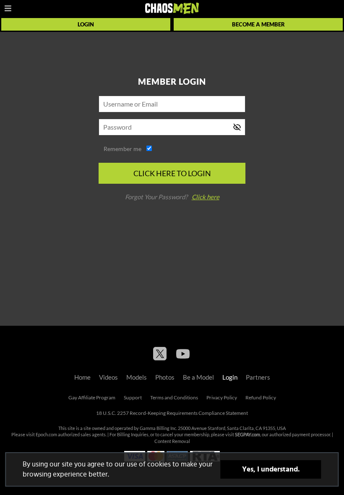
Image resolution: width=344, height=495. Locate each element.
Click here (205, 197)
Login (86, 24)
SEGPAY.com (247, 434)
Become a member (258, 24)
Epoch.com (46, 434)
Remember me (122, 149)
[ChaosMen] (172, 8)
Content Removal (172, 441)
